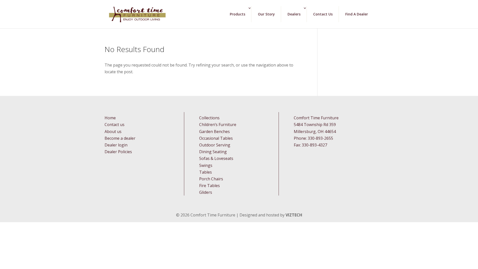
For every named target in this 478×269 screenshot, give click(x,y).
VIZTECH (294, 215)
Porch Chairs (211, 179)
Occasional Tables (216, 138)
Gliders (205, 192)
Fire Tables (209, 185)
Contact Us (323, 14)
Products (237, 14)
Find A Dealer (356, 14)
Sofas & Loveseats (216, 158)
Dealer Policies (118, 151)
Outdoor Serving (214, 145)
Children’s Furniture (217, 124)
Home (110, 118)
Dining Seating (213, 151)
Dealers (294, 14)
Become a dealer (120, 138)
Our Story (266, 14)
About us (113, 131)
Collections (209, 118)
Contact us (114, 124)
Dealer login (116, 145)
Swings (205, 165)
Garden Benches (214, 131)
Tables (205, 172)
